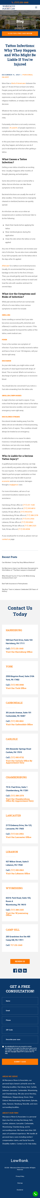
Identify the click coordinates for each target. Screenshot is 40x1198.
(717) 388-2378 (32, 515)
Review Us (20, 961)
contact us (6, 539)
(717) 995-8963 (27, 522)
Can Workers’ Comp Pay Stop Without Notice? (18, 562)
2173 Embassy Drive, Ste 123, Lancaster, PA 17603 (19, 827)
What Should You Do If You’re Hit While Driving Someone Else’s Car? (18, 577)
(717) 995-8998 (24, 529)
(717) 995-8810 (29, 508)
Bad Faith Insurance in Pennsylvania (14, 584)
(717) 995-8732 (26, 512)
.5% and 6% (13, 128)
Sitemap (20, 1183)
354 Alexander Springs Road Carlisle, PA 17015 (18, 750)
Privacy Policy (20, 1176)
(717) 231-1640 (21, 2)
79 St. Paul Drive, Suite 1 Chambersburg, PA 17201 (17, 789)
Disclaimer (20, 1190)
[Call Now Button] (35, 1194)
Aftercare (5, 266)
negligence (14, 485)
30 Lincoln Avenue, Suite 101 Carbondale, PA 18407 (18, 714)
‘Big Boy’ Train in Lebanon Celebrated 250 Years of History (20, 590)
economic (6, 481)
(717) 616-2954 (28, 519)
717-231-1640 (16, 945)
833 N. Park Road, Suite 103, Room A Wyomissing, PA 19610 (18, 901)
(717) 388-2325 (30, 526)
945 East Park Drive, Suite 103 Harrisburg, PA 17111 (19, 642)
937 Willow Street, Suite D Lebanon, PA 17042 (17, 863)
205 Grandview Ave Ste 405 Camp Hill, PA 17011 (18, 938)
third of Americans (18, 83)
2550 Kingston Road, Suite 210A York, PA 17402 (20, 678)
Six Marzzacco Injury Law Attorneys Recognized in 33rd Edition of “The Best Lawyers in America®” (20, 569)
